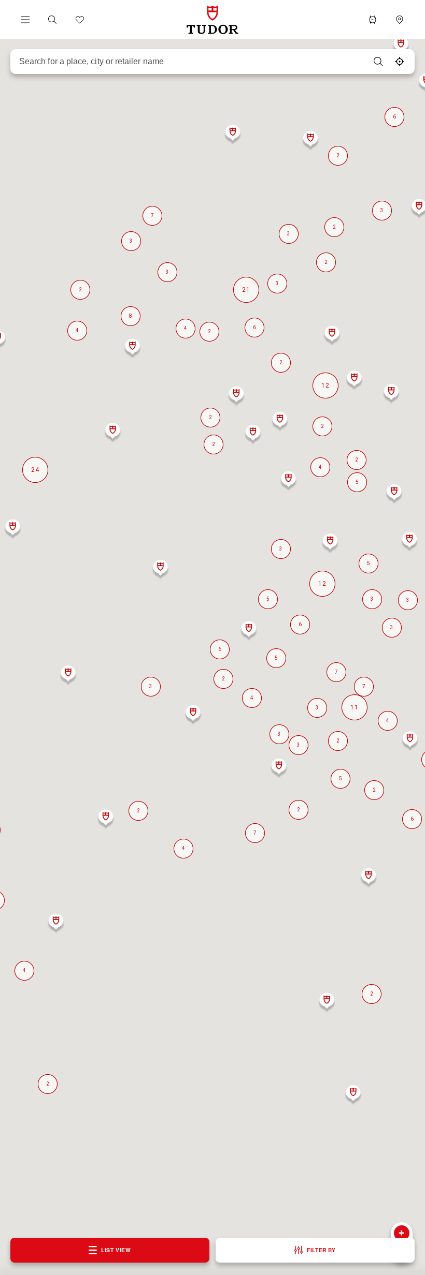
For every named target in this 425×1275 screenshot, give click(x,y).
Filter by (321, 1250)
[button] (52, 19)
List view (116, 1250)
